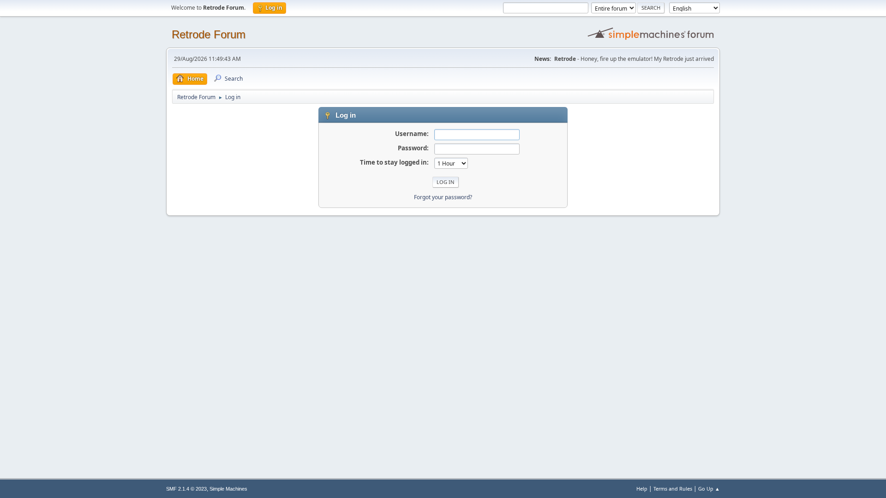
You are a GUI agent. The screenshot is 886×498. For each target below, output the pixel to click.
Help (641, 488)
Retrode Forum (208, 34)
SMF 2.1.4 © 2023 (186, 489)
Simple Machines (228, 489)
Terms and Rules (672, 488)
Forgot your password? (443, 197)
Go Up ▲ (709, 488)
